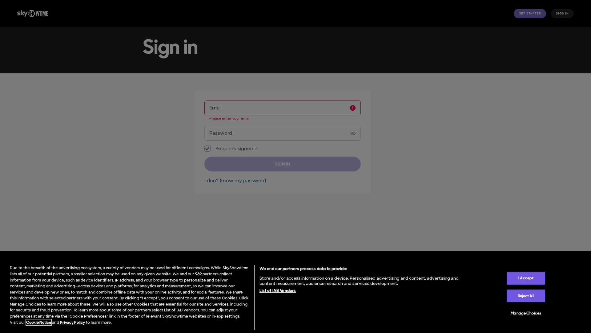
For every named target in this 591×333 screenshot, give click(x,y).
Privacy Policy (72, 322)
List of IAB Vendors (277, 290)
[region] (295, 296)
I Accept (525, 278)
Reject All (526, 295)
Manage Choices (526, 313)
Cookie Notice (38, 322)
